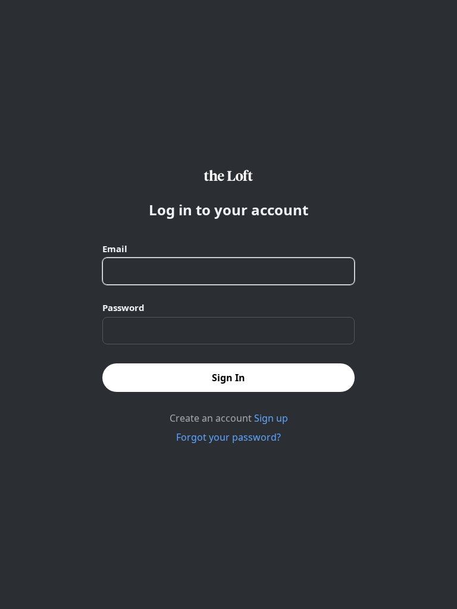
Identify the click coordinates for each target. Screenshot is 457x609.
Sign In (228, 377)
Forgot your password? (228, 437)
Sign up (271, 418)
